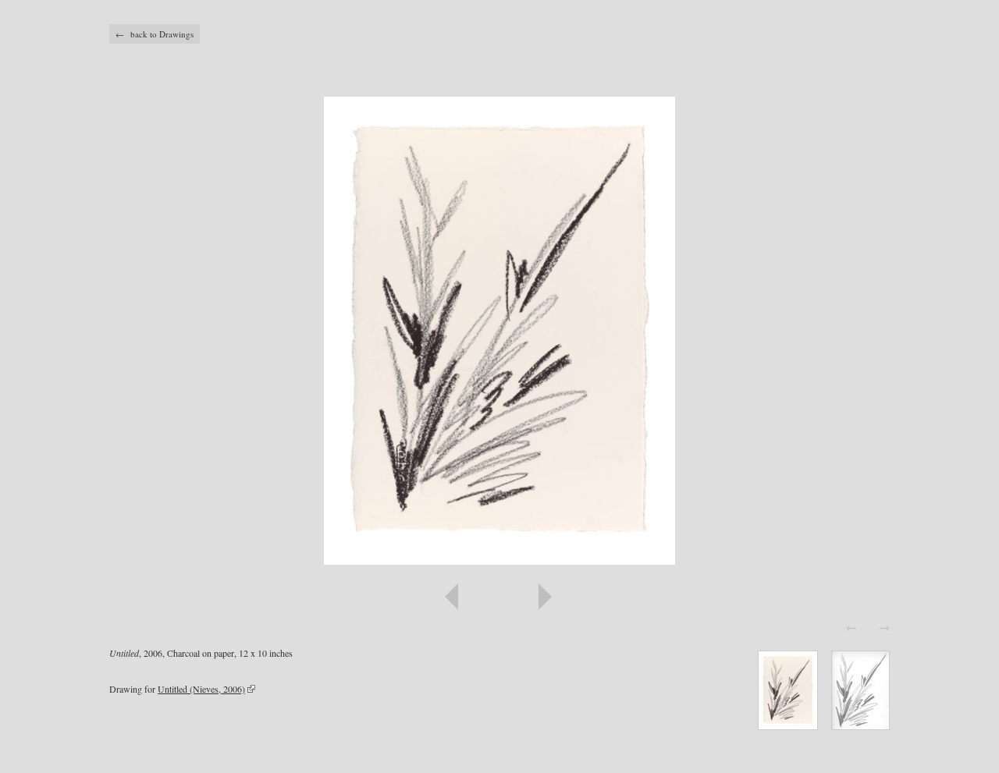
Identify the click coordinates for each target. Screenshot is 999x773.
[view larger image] (499, 331)
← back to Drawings (155, 34)
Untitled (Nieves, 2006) (201, 689)
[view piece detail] (788, 725)
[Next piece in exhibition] (695, 597)
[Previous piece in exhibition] (304, 597)
